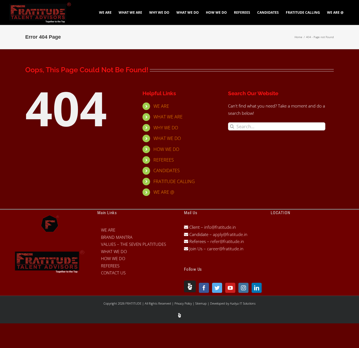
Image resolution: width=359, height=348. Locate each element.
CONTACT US (113, 272)
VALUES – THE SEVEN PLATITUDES (133, 244)
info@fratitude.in (219, 227)
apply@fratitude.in (230, 234)
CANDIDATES (166, 170)
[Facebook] (204, 288)
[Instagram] (243, 288)
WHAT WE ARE (168, 117)
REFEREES (163, 160)
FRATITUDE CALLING (174, 181)
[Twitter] (217, 288)
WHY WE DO (165, 128)
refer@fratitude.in (227, 241)
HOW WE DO (166, 149)
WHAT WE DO (167, 138)
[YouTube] (230, 288)
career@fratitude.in (225, 248)
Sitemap (201, 303)
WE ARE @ (163, 192)
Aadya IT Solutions (243, 303)
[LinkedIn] (257, 288)
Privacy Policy (183, 303)
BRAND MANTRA (116, 237)
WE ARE (161, 106)
